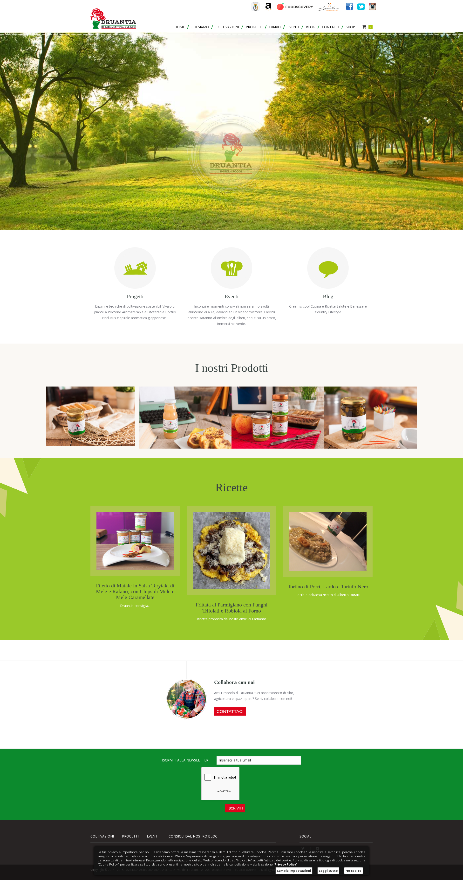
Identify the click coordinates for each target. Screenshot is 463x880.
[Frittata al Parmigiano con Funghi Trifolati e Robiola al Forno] (231, 550)
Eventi (293, 27)
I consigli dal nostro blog (192, 836)
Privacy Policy (285, 864)
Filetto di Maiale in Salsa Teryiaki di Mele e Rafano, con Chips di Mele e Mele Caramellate (135, 591)
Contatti (330, 27)
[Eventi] (231, 265)
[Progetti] (135, 265)
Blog (310, 27)
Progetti (254, 27)
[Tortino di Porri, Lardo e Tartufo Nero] (328, 541)
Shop (350, 27)
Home (180, 27)
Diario (275, 27)
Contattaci (230, 711)
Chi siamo (200, 27)
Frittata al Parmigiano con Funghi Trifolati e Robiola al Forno (231, 607)
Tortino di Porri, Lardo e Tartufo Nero (328, 587)
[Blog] (328, 265)
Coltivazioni (227, 27)
